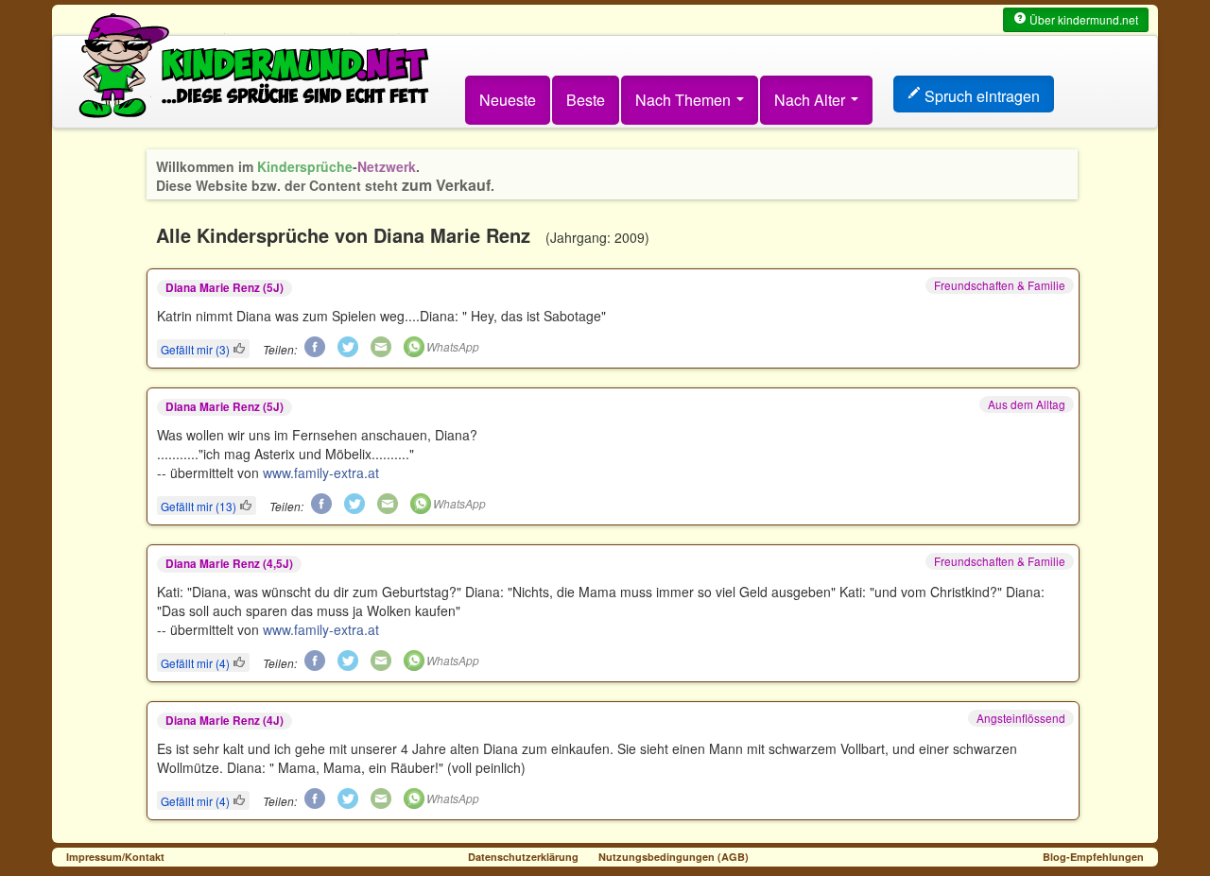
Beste (585, 100)
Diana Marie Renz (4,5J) (229, 564)
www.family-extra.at (321, 472)
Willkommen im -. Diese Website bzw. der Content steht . (325, 176)
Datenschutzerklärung (523, 857)
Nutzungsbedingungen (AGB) (673, 857)
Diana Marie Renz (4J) (224, 721)
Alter (811, 100)
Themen (685, 100)
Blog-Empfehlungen (1093, 857)
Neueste (507, 100)
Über (1082, 19)
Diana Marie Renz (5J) (224, 288)
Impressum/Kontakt (115, 857)
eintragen (982, 96)
